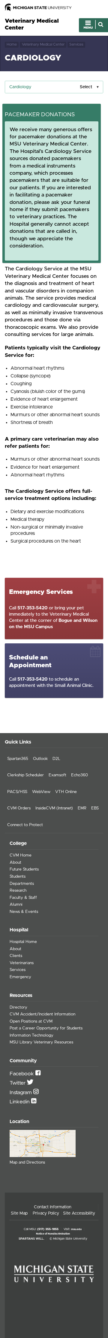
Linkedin (20, 1102)
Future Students (24, 869)
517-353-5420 (32, 608)
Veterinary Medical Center (43, 45)
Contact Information (52, 1207)
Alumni (16, 904)
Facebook (22, 1074)
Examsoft (57, 775)
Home (12, 45)
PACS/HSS (17, 792)
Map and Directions (27, 1162)
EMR (82, 808)
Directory (18, 1007)
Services (76, 45)
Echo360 (79, 775)
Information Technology (31, 1035)
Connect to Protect (25, 825)
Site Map (19, 1213)
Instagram (21, 1092)
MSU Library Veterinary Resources (41, 1042)
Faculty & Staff (23, 898)
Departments (22, 884)
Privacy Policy (46, 1213)
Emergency (20, 977)
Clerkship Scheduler (25, 775)
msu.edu (76, 1229)
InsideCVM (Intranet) (54, 808)
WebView (41, 792)
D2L (56, 759)
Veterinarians (22, 963)
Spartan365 (17, 759)
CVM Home (21, 855)
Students (18, 876)
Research (18, 890)
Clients (16, 956)
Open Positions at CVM (31, 1021)
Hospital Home (23, 942)
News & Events (24, 912)
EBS (95, 808)
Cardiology (20, 87)
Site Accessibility (79, 1213)
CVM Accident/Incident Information (42, 1014)
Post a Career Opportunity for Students (46, 1028)
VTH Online (66, 792)
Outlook (40, 759)
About (15, 862)
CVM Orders (19, 808)
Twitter (18, 1083)
